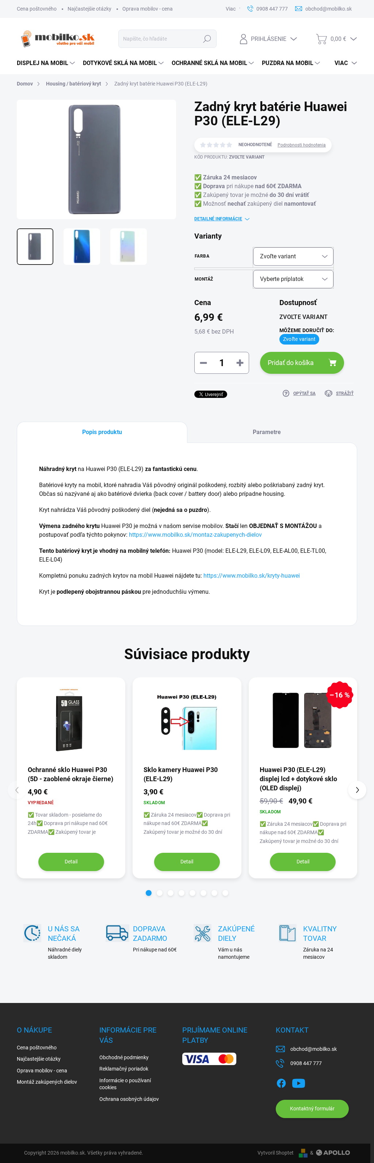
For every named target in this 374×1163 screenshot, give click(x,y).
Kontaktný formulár (312, 1108)
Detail (71, 861)
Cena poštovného (37, 9)
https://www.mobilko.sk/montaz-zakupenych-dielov (195, 534)
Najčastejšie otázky (89, 9)
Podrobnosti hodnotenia (302, 145)
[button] (148, 893)
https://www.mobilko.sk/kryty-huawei (251, 575)
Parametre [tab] (267, 432)
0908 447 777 (306, 1063)
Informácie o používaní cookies (125, 1084)
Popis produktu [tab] (102, 432)
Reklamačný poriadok (123, 1069)
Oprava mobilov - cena (147, 9)
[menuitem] (46, 63)
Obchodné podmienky (124, 1057)
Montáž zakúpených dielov (47, 1082)
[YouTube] (298, 1081)
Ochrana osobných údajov (129, 1099)
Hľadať (207, 39)
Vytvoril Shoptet (275, 1153)
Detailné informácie (218, 218)
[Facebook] (281, 1081)
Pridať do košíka (291, 362)
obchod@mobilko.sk (313, 1049)
